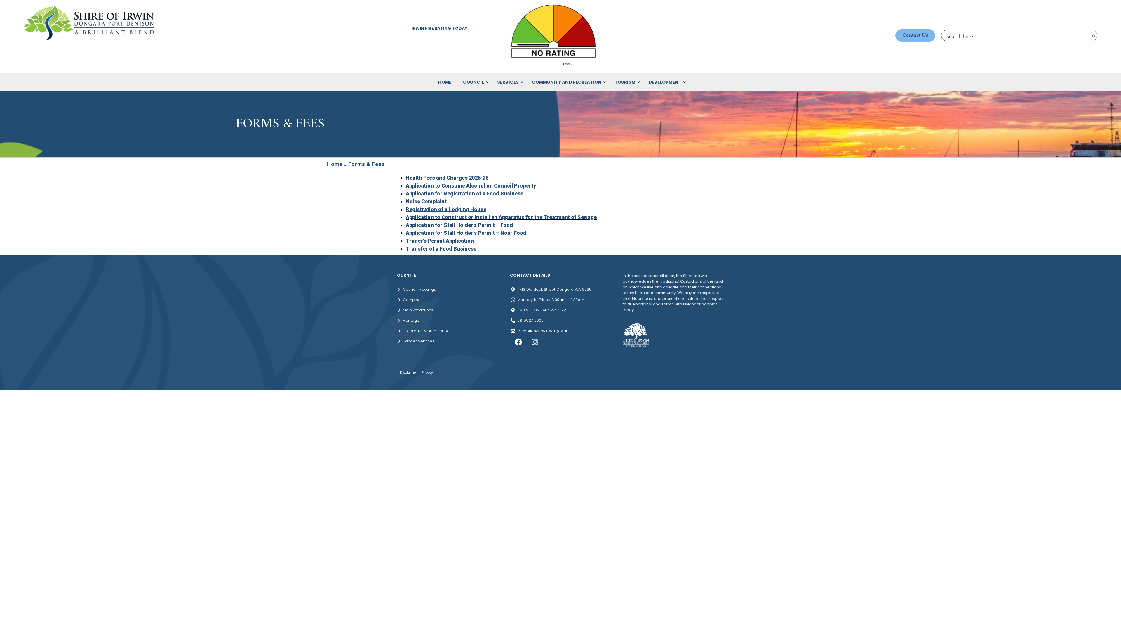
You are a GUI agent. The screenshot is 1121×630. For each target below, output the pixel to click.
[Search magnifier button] (1093, 35)
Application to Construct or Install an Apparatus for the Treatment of (491, 217)
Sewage (586, 217)
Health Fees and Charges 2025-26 (447, 178)
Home (334, 164)
